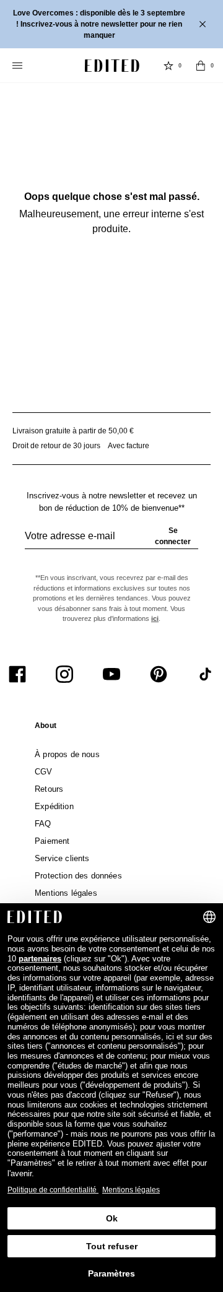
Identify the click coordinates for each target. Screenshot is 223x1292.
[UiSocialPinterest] (158, 674)
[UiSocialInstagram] (64, 674)
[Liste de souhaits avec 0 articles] (168, 66)
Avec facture (128, 445)
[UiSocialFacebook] (17, 674)
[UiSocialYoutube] (111, 674)
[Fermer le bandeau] (203, 24)
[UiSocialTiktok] (205, 674)
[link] (45, 728)
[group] (111, 541)
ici (155, 618)
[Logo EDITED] (112, 65)
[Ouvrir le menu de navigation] (18, 66)
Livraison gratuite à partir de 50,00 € (73, 431)
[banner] (111, 24)
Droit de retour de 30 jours (56, 445)
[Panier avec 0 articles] (201, 66)
